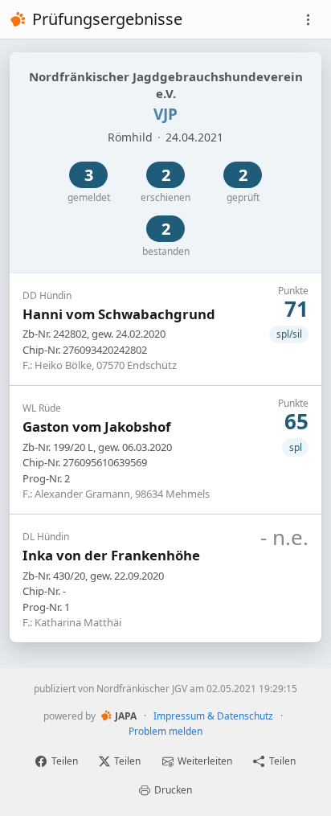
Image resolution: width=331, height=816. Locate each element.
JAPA (126, 716)
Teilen (64, 761)
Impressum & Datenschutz (213, 716)
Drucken (173, 790)
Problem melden (165, 731)
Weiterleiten (205, 761)
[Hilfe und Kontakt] (307, 19)
